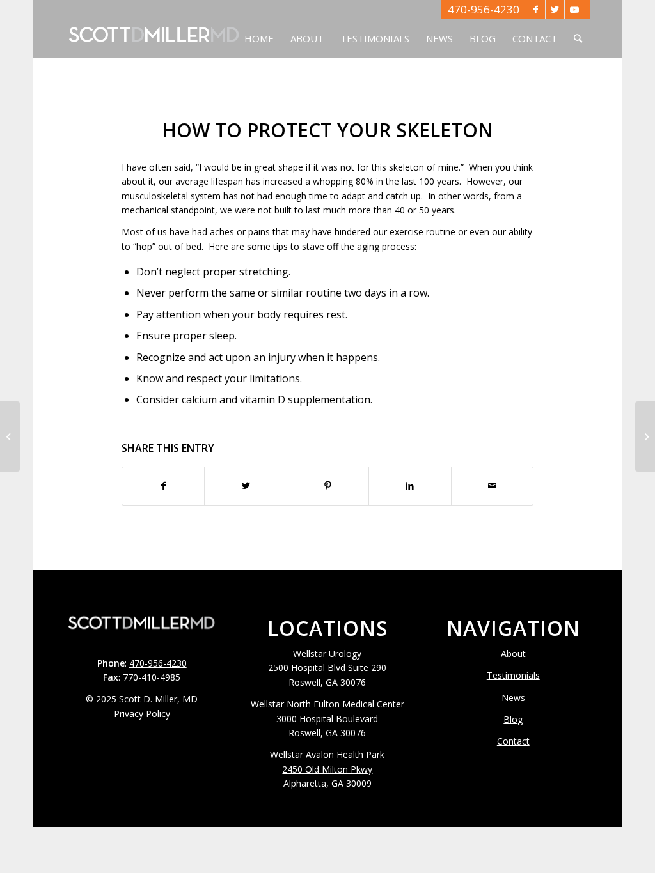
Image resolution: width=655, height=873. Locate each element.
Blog (513, 719)
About (513, 653)
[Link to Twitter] (555, 9)
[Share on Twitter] (245, 485)
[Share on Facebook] (163, 485)
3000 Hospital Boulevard (327, 719)
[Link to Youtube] (574, 9)
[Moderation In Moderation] (10, 436)
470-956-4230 (483, 9)
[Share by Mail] (492, 485)
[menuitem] (259, 29)
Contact (513, 741)
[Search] (577, 29)
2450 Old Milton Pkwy (327, 769)
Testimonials (513, 675)
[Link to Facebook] (535, 9)
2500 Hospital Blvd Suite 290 (327, 667)
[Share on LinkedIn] (409, 485)
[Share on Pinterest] (327, 485)
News (513, 697)
